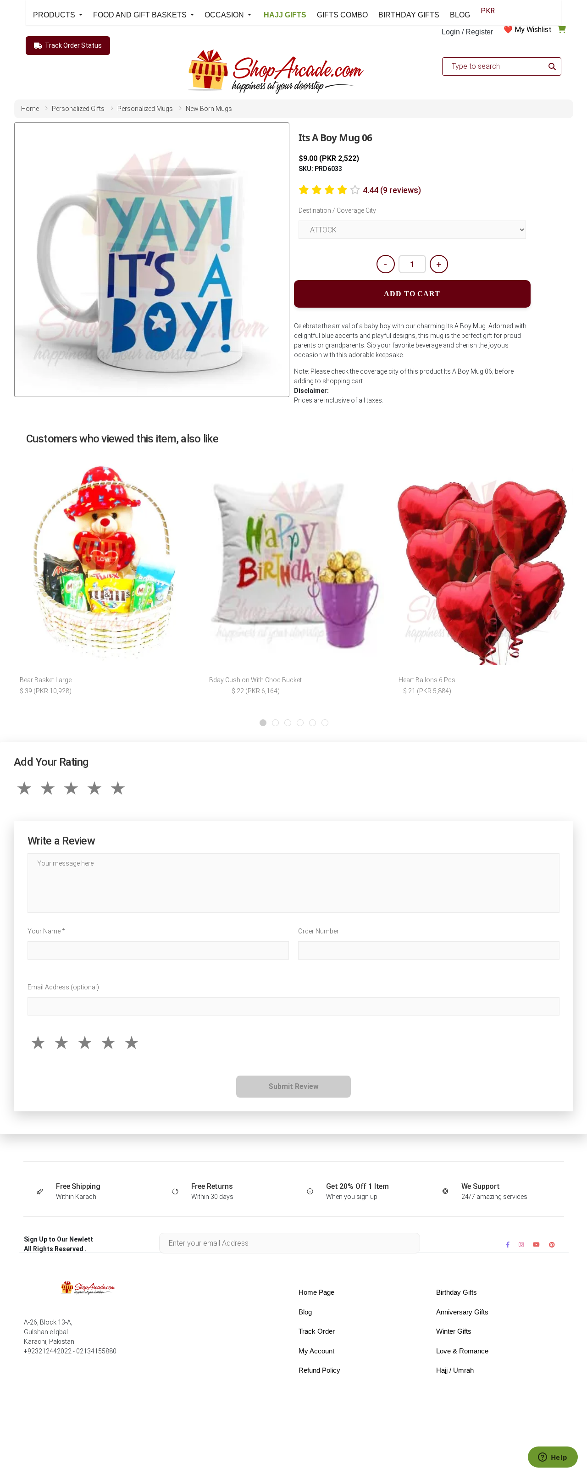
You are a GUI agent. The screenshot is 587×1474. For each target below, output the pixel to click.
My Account (316, 1351)
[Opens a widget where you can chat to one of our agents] (552, 1457)
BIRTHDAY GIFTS (408, 15)
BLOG (460, 15)
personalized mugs (145, 108)
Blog (305, 1312)
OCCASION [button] (225, 15)
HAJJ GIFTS (284, 15)
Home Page (316, 1292)
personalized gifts (78, 108)
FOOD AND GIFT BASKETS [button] (140, 15)
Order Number (318, 931)
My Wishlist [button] (533, 29)
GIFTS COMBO (342, 15)
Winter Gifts (453, 1331)
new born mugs (209, 108)
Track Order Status (73, 45)
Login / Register (467, 32)
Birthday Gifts (456, 1292)
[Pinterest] (552, 1245)
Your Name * (46, 931)
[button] (263, 723)
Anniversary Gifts (462, 1312)
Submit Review (293, 1086)
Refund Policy (319, 1370)
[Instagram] (521, 1245)
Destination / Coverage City (337, 210)
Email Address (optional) (63, 987)
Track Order (317, 1331)
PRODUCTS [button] (55, 15)
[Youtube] (536, 1245)
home (30, 108)
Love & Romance (462, 1351)
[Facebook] (507, 1245)
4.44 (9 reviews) (392, 190)
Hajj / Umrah (455, 1370)
